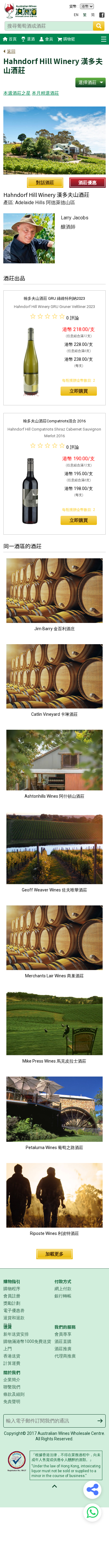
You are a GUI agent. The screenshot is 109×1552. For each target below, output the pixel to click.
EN (76, 15)
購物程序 (11, 1288)
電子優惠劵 (14, 1310)
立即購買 (79, 391)
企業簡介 (11, 1379)
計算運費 (11, 1363)
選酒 (31, 39)
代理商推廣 (65, 1356)
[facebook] (101, 15)
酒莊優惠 (87, 182)
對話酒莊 (45, 182)
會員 (49, 39)
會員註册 (11, 1295)
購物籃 (69, 39)
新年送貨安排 (16, 1334)
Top (54, 1486)
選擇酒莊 (87, 82)
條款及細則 (14, 1394)
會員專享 (62, 1334)
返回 (11, 51)
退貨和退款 (14, 1317)
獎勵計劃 (11, 1303)
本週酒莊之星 (17, 93)
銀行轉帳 (62, 1295)
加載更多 (54, 1254)
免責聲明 (11, 1401)
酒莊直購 (62, 1341)
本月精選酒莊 (45, 93)
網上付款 (62, 1288)
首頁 (13, 39)
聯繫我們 (11, 1387)
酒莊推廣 (62, 1348)
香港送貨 (11, 1356)
